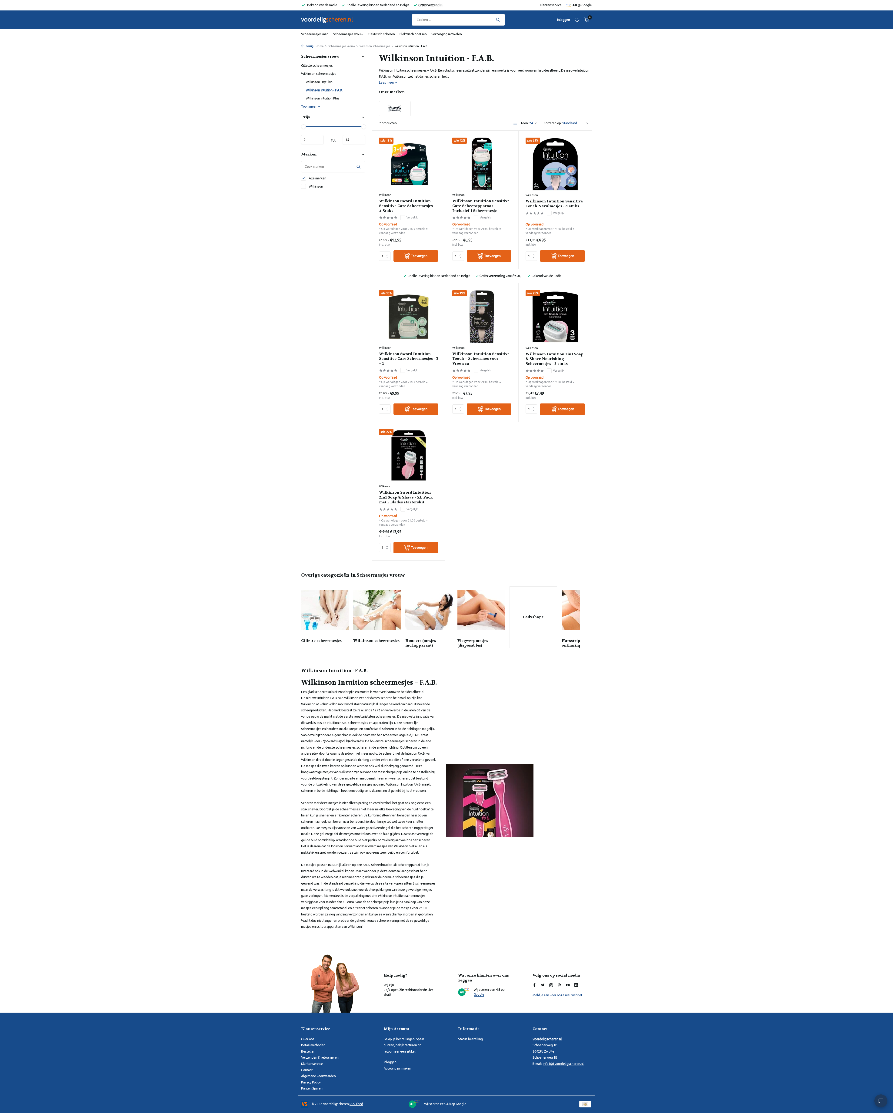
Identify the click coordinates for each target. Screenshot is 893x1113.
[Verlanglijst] (577, 19)
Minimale (312, 139)
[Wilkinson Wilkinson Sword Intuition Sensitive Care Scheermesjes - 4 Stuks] (408, 164)
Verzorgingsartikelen (446, 34)
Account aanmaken (397, 1068)
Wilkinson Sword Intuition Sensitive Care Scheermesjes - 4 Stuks (407, 206)
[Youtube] (568, 985)
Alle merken (317, 178)
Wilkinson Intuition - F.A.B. (324, 90)
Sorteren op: (553, 123)
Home (320, 46)
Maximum (354, 139)
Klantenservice (551, 5)
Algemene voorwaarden (318, 1076)
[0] (585, 20)
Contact (307, 1070)
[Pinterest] (559, 985)
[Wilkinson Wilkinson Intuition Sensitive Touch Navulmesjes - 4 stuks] (555, 164)
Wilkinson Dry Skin (319, 82)
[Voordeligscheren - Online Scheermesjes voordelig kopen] (331, 19)
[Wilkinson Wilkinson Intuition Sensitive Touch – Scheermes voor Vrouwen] (481, 316)
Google (586, 5)
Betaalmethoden (313, 1045)
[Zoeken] (498, 19)
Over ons (307, 1039)
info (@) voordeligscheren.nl (563, 1064)
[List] (515, 123)
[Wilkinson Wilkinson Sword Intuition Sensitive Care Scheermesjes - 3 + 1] (408, 316)
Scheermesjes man (314, 34)
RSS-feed (356, 1104)
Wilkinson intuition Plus (323, 98)
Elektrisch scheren (381, 34)
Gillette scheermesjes (317, 65)
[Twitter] (543, 985)
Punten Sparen (312, 1088)
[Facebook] (534, 985)
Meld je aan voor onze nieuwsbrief (557, 995)
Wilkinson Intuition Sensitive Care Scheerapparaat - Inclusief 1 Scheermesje (481, 206)
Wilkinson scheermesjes (375, 46)
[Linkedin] (576, 985)
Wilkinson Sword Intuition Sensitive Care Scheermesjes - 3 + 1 (408, 359)
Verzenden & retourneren (320, 1057)
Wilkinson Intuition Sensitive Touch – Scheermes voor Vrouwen (481, 359)
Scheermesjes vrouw (348, 34)
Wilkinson (315, 186)
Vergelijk (412, 217)
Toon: (524, 123)
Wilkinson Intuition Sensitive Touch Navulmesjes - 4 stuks (554, 203)
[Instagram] (551, 985)
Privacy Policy (311, 1082)
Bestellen (308, 1051)
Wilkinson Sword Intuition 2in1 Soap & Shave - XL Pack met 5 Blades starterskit (406, 497)
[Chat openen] (880, 1100)
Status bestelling (470, 1039)
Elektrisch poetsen (413, 34)
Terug (309, 46)
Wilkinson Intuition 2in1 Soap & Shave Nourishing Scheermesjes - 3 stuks (554, 359)
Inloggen (390, 1062)
